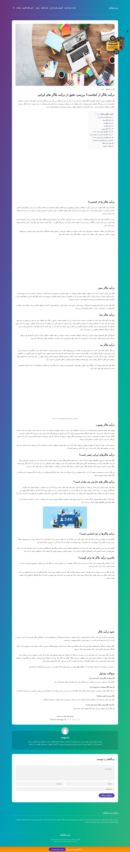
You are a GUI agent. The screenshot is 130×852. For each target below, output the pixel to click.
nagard (65, 737)
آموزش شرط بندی (56, 8)
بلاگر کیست (85, 101)
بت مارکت (113, 8)
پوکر (37, 8)
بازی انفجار (44, 8)
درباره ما (69, 841)
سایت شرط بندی (70, 8)
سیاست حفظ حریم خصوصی (60, 841)
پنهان (98, 114)
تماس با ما (74, 841)
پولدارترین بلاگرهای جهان (103, 502)
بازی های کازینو (28, 8)
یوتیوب (112, 430)
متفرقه (18, 8)
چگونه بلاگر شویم (78, 667)
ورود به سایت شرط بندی (57, 849)
